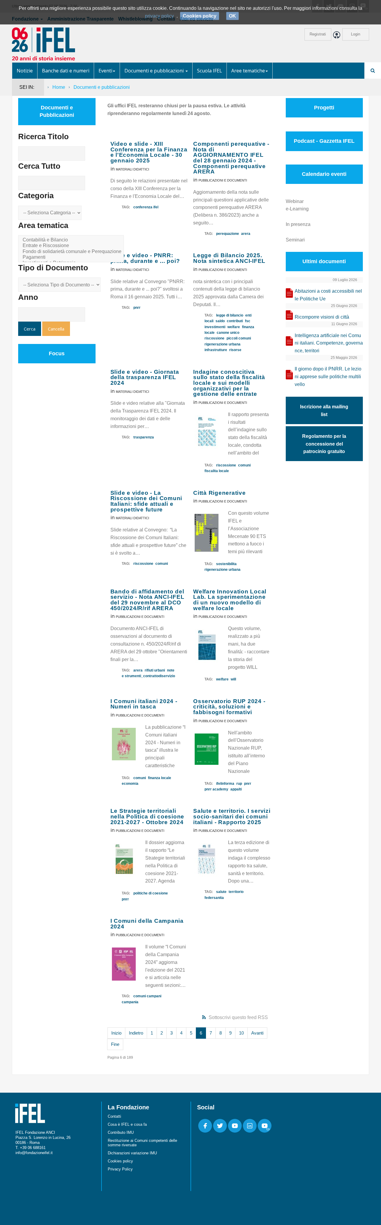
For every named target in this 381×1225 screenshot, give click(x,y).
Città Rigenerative (219, 493)
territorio (236, 892)
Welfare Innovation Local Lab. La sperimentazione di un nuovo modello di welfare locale (229, 599)
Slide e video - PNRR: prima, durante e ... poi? (145, 258)
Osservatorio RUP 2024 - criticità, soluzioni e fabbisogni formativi (229, 706)
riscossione (214, 338)
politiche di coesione (150, 893)
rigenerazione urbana (222, 344)
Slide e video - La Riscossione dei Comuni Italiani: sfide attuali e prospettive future (146, 501)
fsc (247, 321)
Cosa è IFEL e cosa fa (127, 1124)
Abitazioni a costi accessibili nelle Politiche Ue (328, 295)
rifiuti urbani (155, 670)
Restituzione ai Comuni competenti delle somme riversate (142, 1142)
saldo (220, 321)
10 (241, 1032)
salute (221, 892)
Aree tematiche (248, 70)
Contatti (114, 1116)
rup (239, 783)
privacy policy (159, 15)
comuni (244, 465)
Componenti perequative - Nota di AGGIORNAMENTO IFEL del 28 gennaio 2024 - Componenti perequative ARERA (231, 158)
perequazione (227, 234)
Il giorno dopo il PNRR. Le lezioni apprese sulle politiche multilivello (328, 376)
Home (58, 87)
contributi (235, 321)
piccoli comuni (239, 338)
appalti (236, 789)
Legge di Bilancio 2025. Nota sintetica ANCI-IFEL (229, 258)
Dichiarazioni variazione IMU (132, 1153)
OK (232, 15)
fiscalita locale (216, 471)
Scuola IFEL (209, 70)
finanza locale (159, 778)
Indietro (136, 1032)
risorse (235, 350)
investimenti (214, 327)
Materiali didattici (132, 169)
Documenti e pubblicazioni (154, 70)
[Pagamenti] (72, 257)
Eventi (105, 70)
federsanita (214, 898)
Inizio (116, 1032)
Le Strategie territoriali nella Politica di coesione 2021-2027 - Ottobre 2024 (147, 816)
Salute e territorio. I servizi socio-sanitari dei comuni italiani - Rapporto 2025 (232, 816)
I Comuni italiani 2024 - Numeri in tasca (143, 704)
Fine (115, 1044)
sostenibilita (226, 564)
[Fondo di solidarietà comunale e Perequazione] (72, 252)
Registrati (318, 34)
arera (245, 234)
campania (130, 1002)
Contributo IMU (121, 1132)
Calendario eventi (324, 174)
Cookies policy (120, 1161)
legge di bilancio (229, 315)
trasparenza (143, 437)
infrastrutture (215, 350)
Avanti (257, 1032)
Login (355, 34)
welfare (233, 327)
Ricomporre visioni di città (322, 317)
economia (130, 783)
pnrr (136, 308)
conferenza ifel (145, 207)
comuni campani (147, 996)
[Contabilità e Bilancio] (72, 240)
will (233, 679)
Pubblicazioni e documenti (223, 180)
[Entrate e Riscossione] (72, 246)
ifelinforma (225, 783)
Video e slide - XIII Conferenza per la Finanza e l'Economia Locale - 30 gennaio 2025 (149, 152)
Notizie (25, 70)
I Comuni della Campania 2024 (147, 924)
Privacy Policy (120, 1169)
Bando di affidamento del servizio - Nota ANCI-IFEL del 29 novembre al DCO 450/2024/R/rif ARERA (147, 599)
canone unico (228, 333)
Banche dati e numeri (65, 70)
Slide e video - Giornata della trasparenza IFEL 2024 (144, 377)
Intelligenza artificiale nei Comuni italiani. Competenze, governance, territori (329, 343)
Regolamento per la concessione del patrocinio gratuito (324, 444)
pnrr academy (216, 789)
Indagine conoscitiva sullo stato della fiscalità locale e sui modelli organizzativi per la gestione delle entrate (229, 383)
